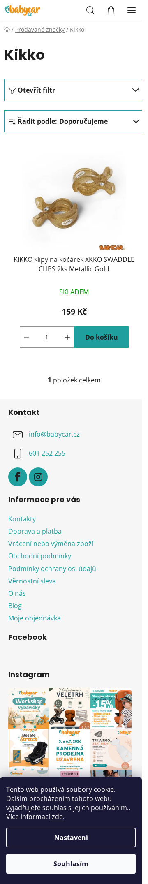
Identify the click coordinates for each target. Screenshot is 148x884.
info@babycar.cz (54, 434)
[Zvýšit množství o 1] (67, 337)
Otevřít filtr (36, 90)
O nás (17, 593)
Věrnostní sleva (32, 580)
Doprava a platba (35, 531)
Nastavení (71, 837)
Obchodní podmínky (39, 555)
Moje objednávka (34, 618)
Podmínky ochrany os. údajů (52, 568)
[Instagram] (38, 476)
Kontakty (22, 518)
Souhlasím (70, 863)
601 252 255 (47, 453)
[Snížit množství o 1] (26, 337)
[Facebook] (17, 476)
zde (57, 816)
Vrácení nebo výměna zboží (50, 543)
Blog (15, 605)
